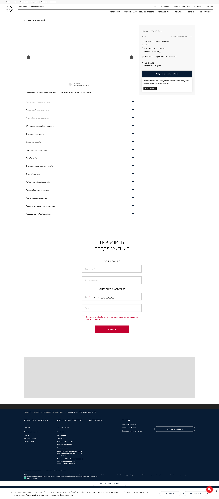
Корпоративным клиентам (132, 431)
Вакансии (60, 432)
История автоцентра (65, 441)
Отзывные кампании (32, 432)
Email (87, 308)
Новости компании (64, 445)
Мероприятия (62, 448)
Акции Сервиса (30, 438)
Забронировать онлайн (167, 74)
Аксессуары (29, 441)
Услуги (26, 435)
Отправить (112, 329)
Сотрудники (61, 435)
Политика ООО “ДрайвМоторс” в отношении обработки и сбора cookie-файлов (69, 453)
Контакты (60, 438)
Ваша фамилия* (92, 280)
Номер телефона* (99, 294)
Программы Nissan (129, 428)
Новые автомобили (129, 424)
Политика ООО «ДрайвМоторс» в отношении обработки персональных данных (70, 461)
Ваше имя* (90, 269)
